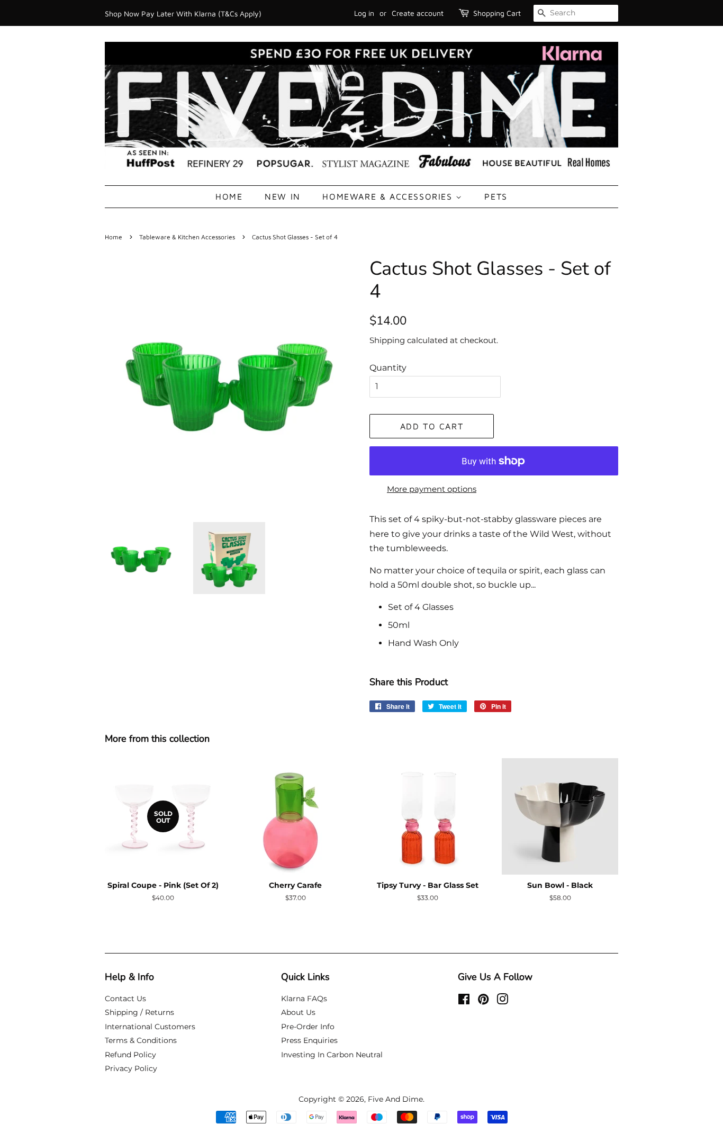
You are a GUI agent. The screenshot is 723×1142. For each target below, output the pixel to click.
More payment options (431, 489)
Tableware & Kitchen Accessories (187, 237)
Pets (495, 196)
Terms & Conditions (141, 1040)
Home (228, 196)
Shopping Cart (497, 12)
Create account (418, 12)
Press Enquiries (309, 1040)
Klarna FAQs (304, 998)
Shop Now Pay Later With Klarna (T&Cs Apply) (183, 13)
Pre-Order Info (308, 1026)
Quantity (387, 368)
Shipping (387, 340)
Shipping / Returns (139, 1012)
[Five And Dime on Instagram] (502, 1001)
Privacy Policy (131, 1068)
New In (283, 196)
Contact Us (125, 998)
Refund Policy (130, 1054)
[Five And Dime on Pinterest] (483, 1001)
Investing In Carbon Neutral (332, 1054)
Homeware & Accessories (389, 196)
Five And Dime (395, 1099)
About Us (298, 1012)
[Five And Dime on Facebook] (464, 1001)
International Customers (150, 1026)
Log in (364, 12)
